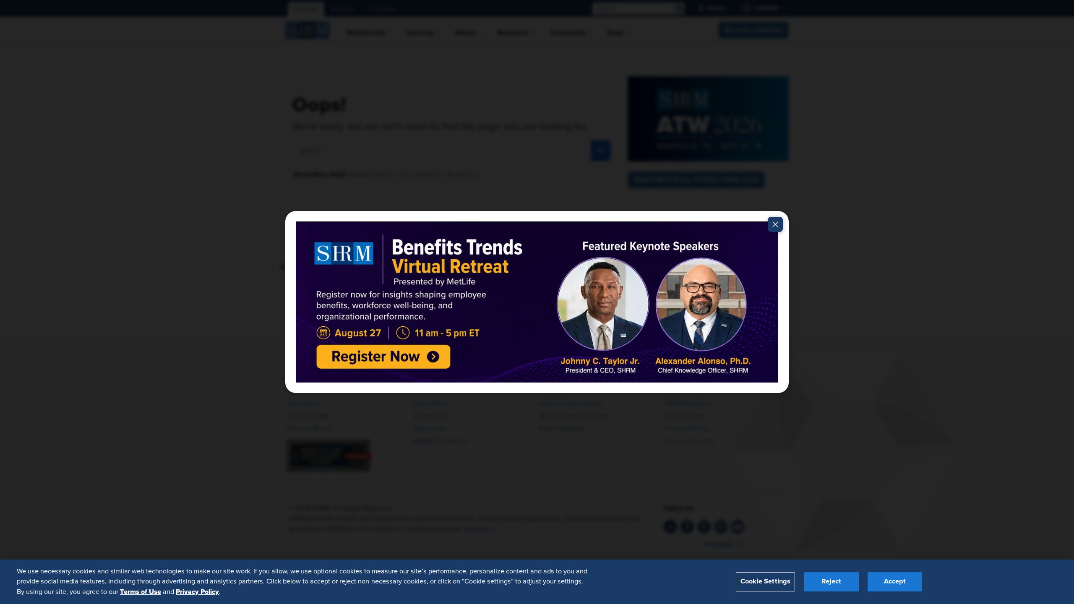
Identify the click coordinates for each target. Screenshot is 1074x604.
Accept (895, 581)
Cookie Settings (765, 581)
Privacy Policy (197, 592)
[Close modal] (775, 224)
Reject (831, 581)
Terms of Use (140, 592)
